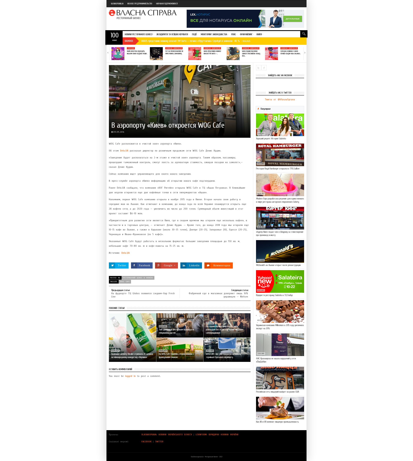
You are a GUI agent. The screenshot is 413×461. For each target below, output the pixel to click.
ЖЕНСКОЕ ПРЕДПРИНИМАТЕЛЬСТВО (139, 3)
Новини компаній (174, 48)
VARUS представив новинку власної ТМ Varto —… (212, 52)
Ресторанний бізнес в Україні (138, 278)
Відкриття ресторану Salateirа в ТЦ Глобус (274, 295)
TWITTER (159, 441)
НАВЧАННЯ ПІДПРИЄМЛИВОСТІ (167, 3)
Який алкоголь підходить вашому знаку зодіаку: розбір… (137, 52)
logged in (130, 376)
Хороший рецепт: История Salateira (271, 138)
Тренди (131, 48)
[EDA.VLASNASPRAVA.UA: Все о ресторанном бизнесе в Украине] (143, 14)
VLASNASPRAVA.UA (117, 3)
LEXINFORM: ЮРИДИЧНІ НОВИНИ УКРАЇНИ (217, 434)
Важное (129, 41)
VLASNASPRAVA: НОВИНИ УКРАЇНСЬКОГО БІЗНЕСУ (166, 434)
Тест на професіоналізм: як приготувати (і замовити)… (174, 52)
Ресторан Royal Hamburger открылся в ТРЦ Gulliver (278, 168)
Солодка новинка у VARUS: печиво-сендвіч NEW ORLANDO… (290, 52)
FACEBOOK (146, 441)
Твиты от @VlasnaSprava (280, 99)
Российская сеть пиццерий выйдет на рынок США (277, 391)
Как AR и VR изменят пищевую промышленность (277, 421)
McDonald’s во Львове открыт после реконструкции (278, 265)
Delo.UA (124, 150)
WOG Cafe (125, 281)
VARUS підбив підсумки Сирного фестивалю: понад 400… (251, 53)
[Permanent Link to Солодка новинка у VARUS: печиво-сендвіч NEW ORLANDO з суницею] (271, 53)
